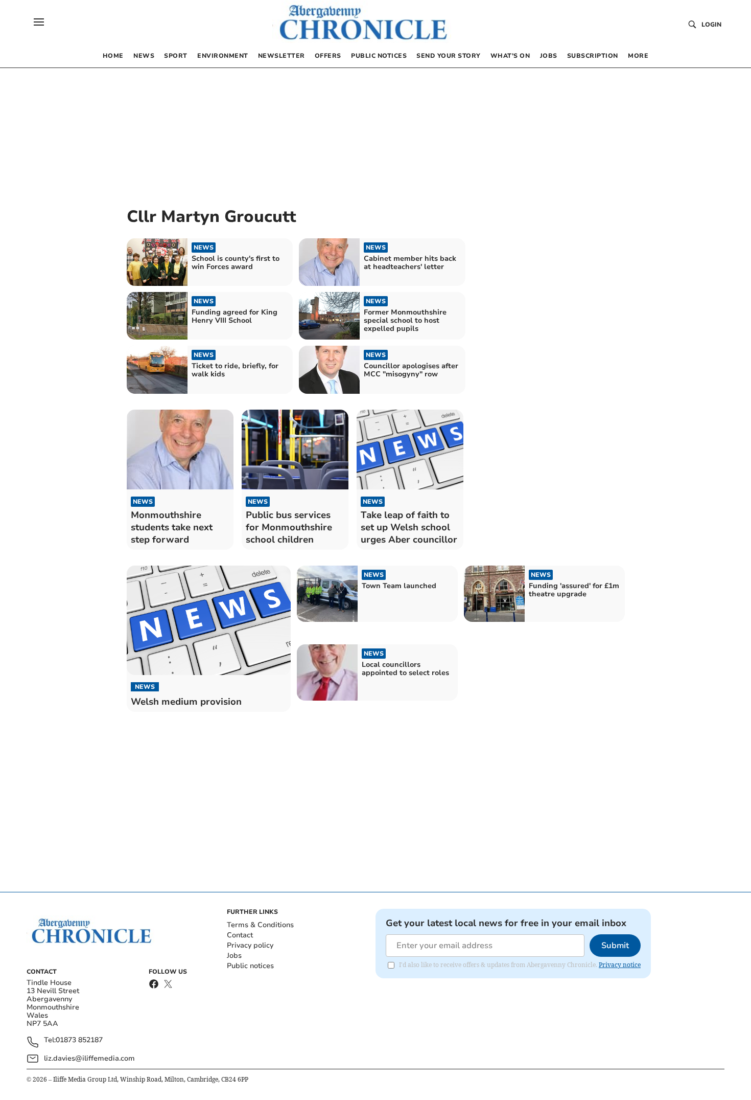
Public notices (250, 966)
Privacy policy (250, 945)
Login (711, 24)
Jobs (234, 955)
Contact (240, 935)
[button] (39, 22)
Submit (615, 945)
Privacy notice (620, 965)
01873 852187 (79, 1040)
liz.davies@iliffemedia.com (89, 1058)
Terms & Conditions (260, 925)
